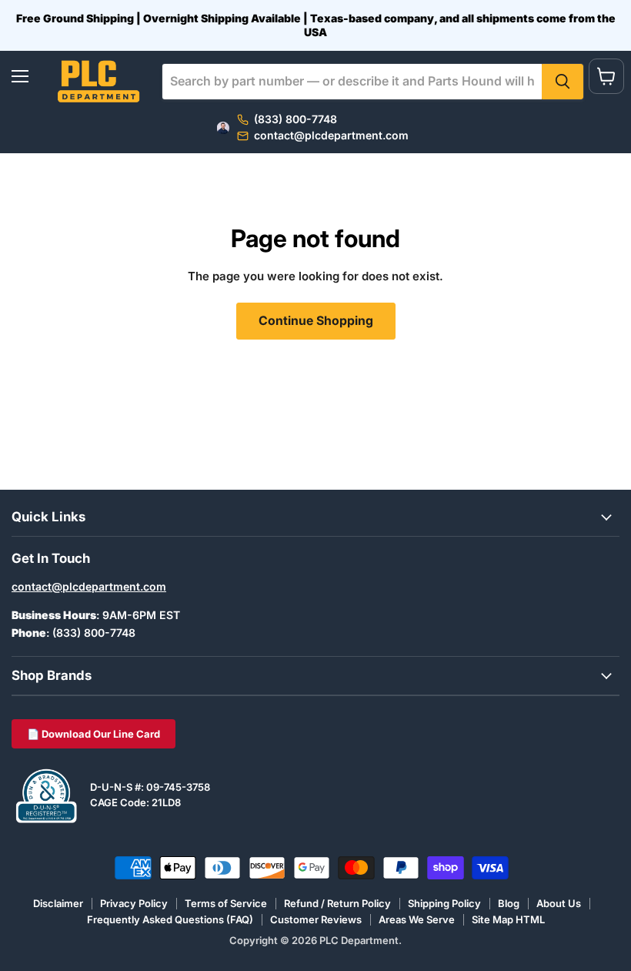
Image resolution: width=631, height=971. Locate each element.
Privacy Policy (134, 903)
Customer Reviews (316, 919)
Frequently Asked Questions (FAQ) (170, 919)
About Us (558, 903)
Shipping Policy (444, 903)
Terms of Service (226, 903)
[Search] (562, 81)
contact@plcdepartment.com (89, 586)
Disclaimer (58, 903)
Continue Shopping (316, 320)
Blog (508, 903)
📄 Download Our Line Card (93, 734)
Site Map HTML (508, 919)
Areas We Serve (417, 919)
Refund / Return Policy (337, 903)
